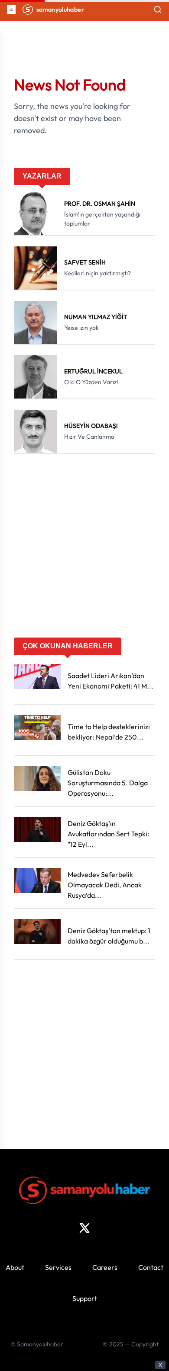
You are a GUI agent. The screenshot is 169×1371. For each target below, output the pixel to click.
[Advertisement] (84, 548)
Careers (104, 1267)
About (15, 1267)
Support (84, 1298)
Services (58, 1267)
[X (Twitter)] (84, 1227)
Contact (150, 1267)
